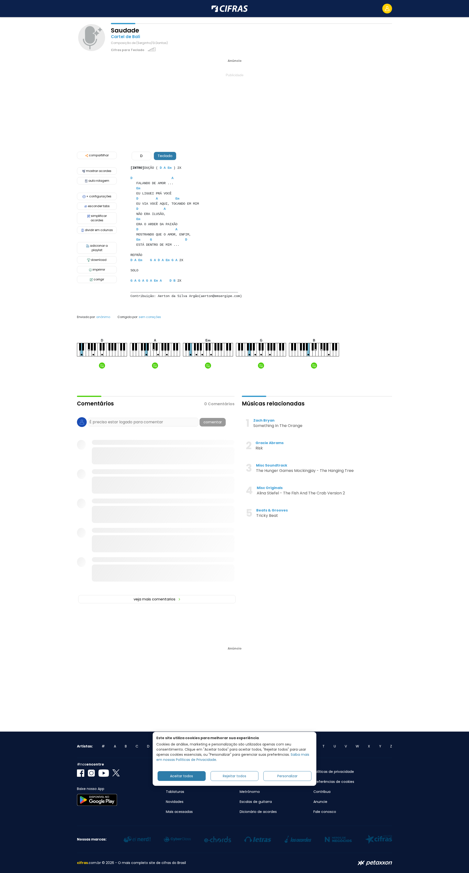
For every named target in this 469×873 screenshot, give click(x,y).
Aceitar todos (181, 775)
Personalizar (287, 775)
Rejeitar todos (234, 775)
